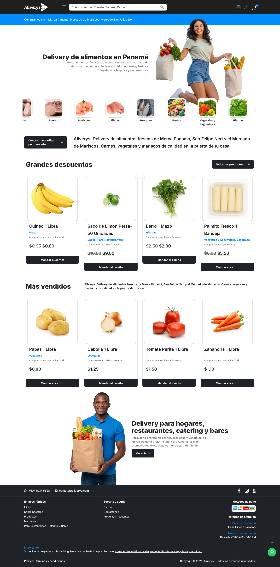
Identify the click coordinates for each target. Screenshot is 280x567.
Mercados (30, 521)
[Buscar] (162, 7)
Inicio (27, 507)
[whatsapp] (272, 552)
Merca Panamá (58, 19)
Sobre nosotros (33, 511)
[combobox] (114, 7)
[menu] (64, 7)
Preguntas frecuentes (116, 516)
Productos (30, 516)
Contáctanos (111, 511)
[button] (25, 110)
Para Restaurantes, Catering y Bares (46, 526)
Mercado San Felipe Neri (117, 19)
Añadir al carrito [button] (52, 260)
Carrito (108, 507)
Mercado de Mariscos (84, 19)
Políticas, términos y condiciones (44, 561)
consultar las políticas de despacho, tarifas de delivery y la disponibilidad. (158, 551)
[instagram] (238, 7)
